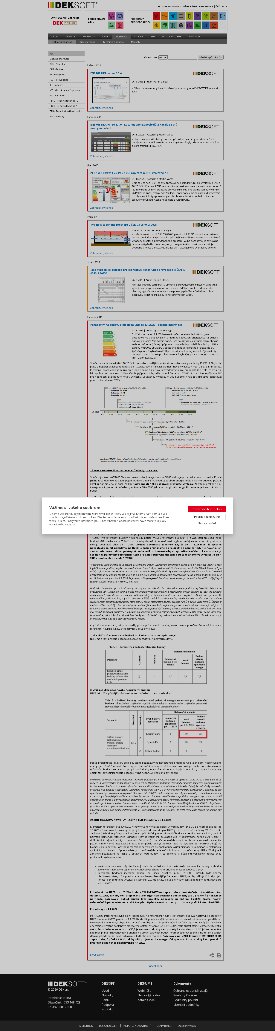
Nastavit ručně (207, 523)
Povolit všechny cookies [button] (207, 509)
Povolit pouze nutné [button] (207, 516)
